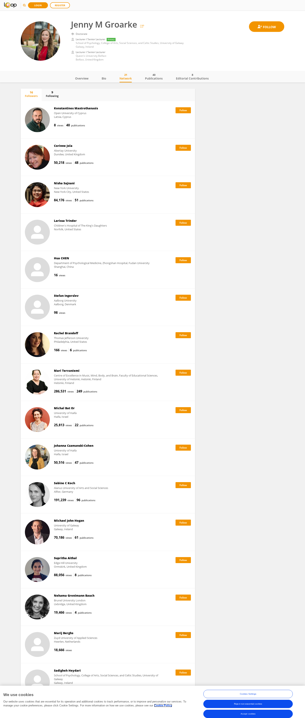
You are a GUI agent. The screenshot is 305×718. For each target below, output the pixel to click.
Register (60, 5)
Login (38, 5)
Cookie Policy (163, 705)
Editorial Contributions (192, 76)
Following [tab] (52, 94)
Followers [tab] (31, 94)
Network (126, 76)
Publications (154, 76)
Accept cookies (248, 714)
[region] (152, 702)
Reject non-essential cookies (248, 704)
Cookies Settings (248, 694)
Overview (81, 78)
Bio (104, 78)
